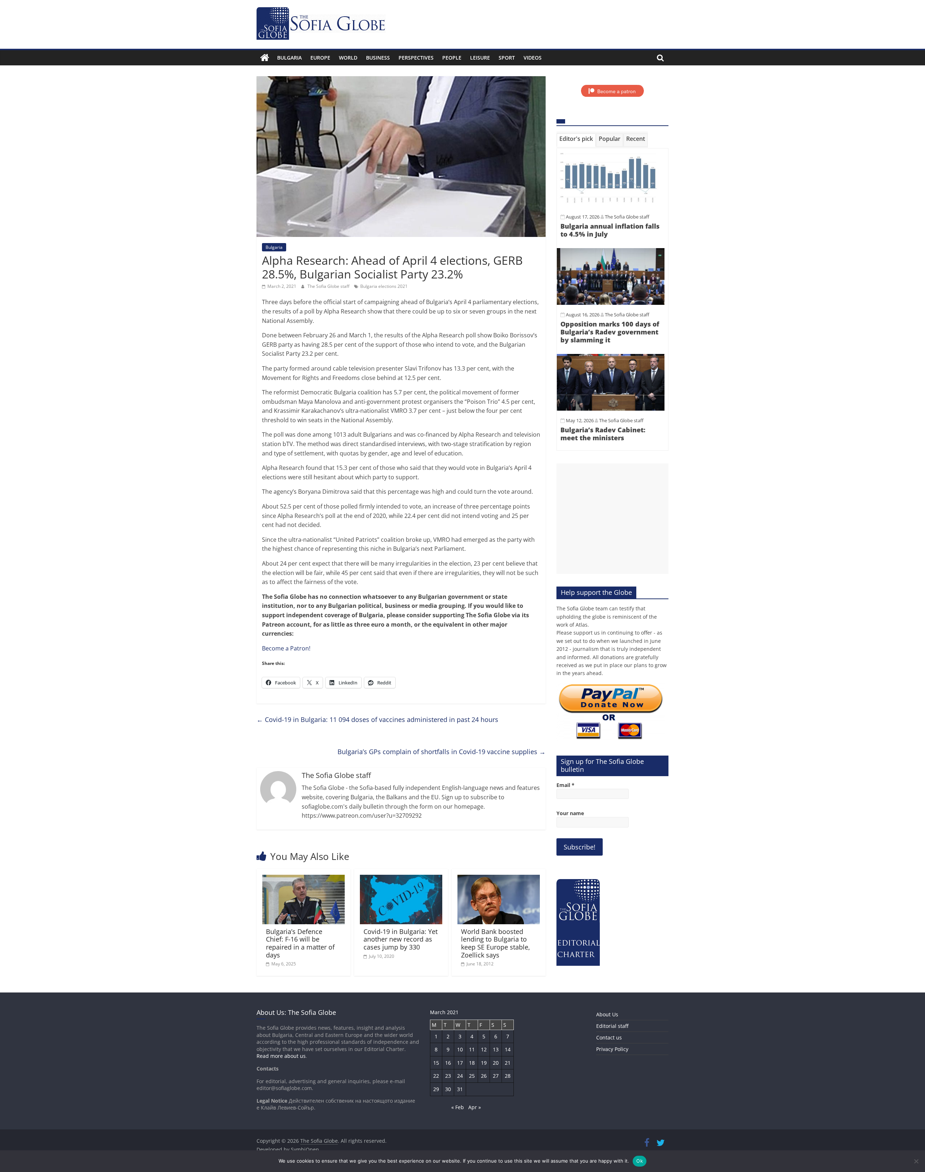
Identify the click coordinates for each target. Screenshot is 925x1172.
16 (448, 1062)
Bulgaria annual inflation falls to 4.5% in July (609, 230)
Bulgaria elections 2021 (384, 286)
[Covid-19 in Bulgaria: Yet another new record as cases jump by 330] (401, 879)
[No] (916, 1161)
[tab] (576, 140)
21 (508, 1062)
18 (472, 1062)
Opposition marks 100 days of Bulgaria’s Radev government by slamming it (609, 332)
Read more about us (281, 1055)
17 (460, 1062)
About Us (607, 1014)
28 (508, 1075)
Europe (320, 57)
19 (484, 1062)
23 (448, 1075)
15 (436, 1062)
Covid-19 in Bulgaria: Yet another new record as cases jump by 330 (400, 939)
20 (496, 1062)
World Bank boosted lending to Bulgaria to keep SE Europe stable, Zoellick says (495, 943)
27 (496, 1075)
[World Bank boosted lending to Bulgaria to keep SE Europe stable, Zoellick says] (498, 879)
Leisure (480, 57)
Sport (507, 57)
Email (565, 785)
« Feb (457, 1107)
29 (436, 1089)
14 (508, 1049)
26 (484, 1075)
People (451, 57)
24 (460, 1075)
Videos (533, 57)
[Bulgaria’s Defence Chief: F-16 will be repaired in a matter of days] (303, 879)
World (348, 57)
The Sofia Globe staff (328, 286)
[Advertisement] (612, 518)
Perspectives (416, 57)
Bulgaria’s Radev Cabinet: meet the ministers (602, 433)
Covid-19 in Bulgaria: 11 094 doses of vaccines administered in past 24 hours (377, 719)
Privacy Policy (612, 1049)
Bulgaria (289, 57)
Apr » (474, 1107)
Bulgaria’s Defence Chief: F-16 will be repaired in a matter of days (300, 943)
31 (460, 1089)
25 (472, 1075)
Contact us (609, 1037)
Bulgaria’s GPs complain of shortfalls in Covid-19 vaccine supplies (441, 751)
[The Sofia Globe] (265, 57)
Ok (639, 1161)
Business (378, 57)
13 (496, 1049)
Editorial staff (612, 1025)
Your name (570, 813)
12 (484, 1049)
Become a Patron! (286, 648)
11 (472, 1049)
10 (460, 1049)
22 (436, 1075)
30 (448, 1089)
